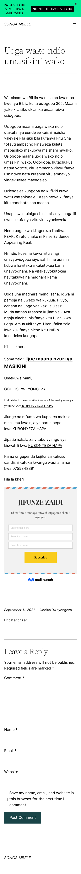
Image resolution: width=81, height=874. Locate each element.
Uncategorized (15, 620)
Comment (14, 678)
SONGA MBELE (17, 24)
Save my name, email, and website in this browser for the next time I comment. (41, 799)
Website (11, 772)
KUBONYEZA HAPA (37, 406)
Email (10, 750)
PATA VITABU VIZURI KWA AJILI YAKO (14, 9)
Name (10, 729)
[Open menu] (74, 24)
